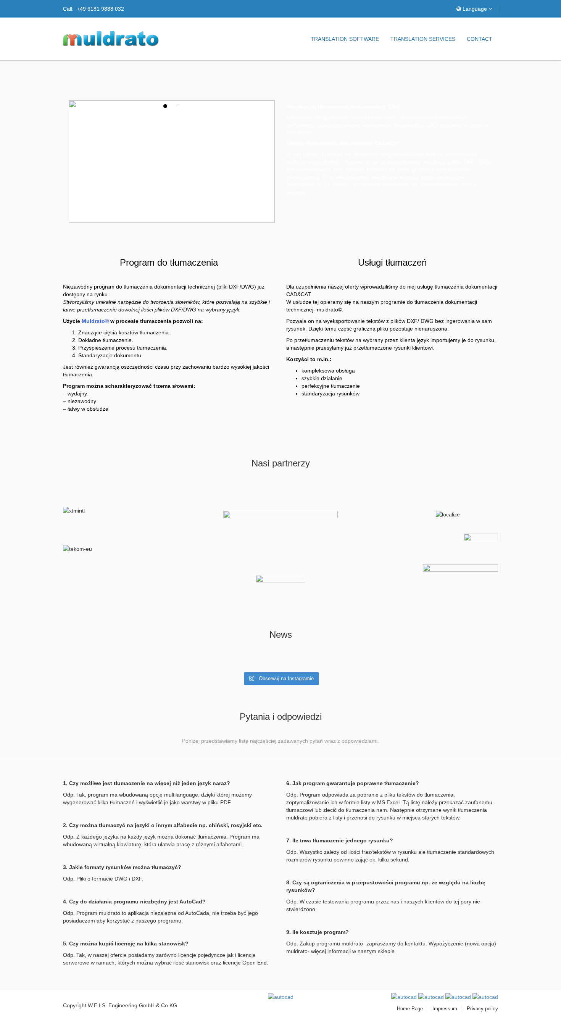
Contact (479, 39)
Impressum (444, 1008)
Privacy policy (482, 1008)
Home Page (410, 1008)
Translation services (422, 39)
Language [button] (474, 9)
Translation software (345, 39)
